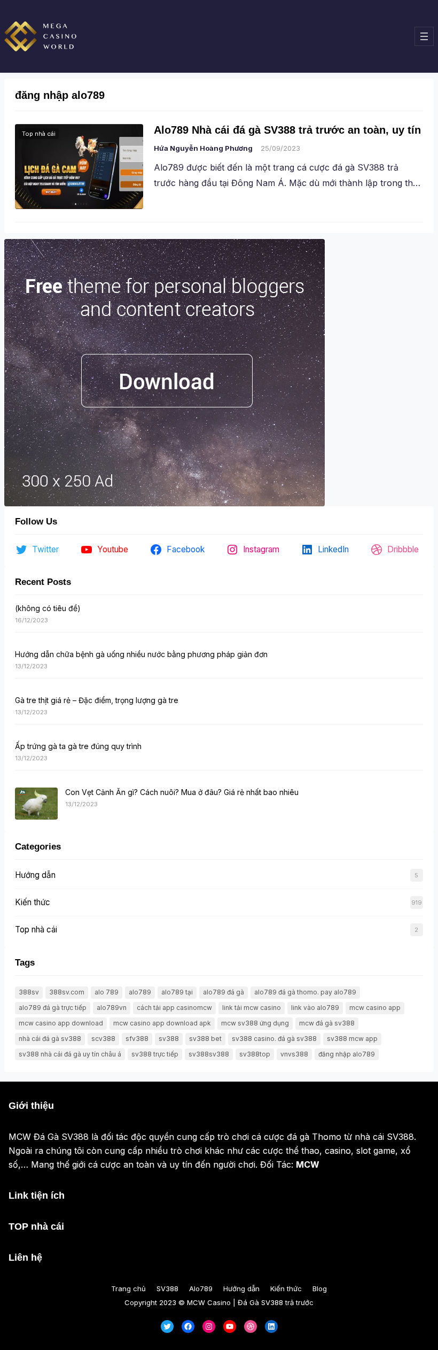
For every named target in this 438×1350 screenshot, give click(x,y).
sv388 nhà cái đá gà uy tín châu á (70, 1054)
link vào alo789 (315, 1008)
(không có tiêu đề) (48, 608)
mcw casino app (375, 1008)
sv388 (169, 1039)
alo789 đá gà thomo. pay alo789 (305, 992)
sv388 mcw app (352, 1039)
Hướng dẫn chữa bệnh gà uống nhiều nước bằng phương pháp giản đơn (141, 654)
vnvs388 (294, 1054)
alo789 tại (177, 992)
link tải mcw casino (251, 1008)
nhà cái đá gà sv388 (50, 1039)
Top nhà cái (39, 133)
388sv (29, 992)
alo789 (140, 992)
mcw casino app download (61, 1023)
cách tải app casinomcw (174, 1008)
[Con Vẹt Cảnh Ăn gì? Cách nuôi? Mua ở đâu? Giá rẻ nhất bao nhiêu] (36, 804)
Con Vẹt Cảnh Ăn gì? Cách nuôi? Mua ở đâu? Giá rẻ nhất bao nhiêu (182, 792)
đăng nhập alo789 (346, 1054)
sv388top (254, 1054)
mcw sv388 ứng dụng (255, 1023)
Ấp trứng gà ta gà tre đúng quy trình (78, 746)
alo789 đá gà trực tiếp (53, 1008)
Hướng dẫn (35, 875)
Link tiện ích (37, 1195)
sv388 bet (205, 1039)
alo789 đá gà (223, 992)
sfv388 (137, 1039)
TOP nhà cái (36, 1226)
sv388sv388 (209, 1054)
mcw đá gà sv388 (327, 1023)
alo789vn (112, 1008)
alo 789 (107, 992)
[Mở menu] (424, 36)
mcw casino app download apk (162, 1023)
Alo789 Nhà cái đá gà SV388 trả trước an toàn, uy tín (287, 130)
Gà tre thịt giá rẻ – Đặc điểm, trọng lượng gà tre (96, 700)
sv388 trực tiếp (154, 1054)
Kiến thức (32, 902)
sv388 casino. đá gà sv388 (274, 1039)
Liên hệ (25, 1257)
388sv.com (66, 992)
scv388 (103, 1039)
